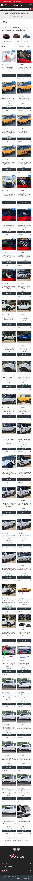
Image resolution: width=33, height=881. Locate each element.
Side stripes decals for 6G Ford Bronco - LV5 (8, 68)
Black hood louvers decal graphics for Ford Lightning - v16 (24, 823)
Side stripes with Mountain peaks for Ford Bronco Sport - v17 (9, 100)
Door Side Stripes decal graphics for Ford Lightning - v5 (9, 760)
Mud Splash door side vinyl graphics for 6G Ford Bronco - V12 (9, 474)
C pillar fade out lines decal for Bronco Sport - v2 (9, 226)
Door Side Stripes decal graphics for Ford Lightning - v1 (9, 823)
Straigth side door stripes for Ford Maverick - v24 (24, 317)
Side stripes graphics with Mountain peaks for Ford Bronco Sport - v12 (8, 164)
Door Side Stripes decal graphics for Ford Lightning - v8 (24, 696)
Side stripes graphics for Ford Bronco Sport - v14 (24, 132)
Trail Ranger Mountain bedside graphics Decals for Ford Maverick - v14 (9, 318)
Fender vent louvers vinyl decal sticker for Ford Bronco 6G (8, 379)
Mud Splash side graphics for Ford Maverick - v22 (8, 348)
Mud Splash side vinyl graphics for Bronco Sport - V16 (24, 100)
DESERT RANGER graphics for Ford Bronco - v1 (8, 440)
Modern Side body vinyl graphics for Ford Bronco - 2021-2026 (24, 441)
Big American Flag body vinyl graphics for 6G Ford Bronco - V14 (24, 287)
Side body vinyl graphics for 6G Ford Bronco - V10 (24, 473)
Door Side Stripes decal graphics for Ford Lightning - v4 (24, 760)
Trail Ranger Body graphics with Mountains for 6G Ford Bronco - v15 (9, 570)
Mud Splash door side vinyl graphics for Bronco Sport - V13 (24, 164)
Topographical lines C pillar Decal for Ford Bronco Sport (24, 68)
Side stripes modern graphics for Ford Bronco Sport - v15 (8, 133)
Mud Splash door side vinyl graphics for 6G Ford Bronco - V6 (24, 570)
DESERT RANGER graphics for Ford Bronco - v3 (8, 411)
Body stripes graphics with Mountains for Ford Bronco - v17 (8, 537)
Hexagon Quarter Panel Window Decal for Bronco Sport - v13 (8, 257)
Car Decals (16, 16)
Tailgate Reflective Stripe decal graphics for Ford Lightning (8, 665)
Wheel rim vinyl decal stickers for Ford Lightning (24, 633)
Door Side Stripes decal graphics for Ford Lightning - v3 (9, 792)
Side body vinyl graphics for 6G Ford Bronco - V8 (9, 504)
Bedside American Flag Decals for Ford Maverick (8, 601)
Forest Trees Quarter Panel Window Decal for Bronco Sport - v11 (8, 287)
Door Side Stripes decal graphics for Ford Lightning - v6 (24, 729)
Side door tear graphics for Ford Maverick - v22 (24, 601)
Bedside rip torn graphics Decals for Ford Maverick (8, 633)
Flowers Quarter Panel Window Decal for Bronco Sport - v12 (24, 194)
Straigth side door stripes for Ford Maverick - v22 (24, 348)
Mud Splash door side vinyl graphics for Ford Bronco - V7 (24, 504)
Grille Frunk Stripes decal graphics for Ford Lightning (24, 664)
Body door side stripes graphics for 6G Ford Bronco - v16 (24, 537)
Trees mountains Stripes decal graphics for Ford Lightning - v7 (8, 729)
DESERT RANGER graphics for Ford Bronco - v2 (24, 411)
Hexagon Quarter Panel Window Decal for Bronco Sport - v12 (24, 257)
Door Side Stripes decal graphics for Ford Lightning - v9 (9, 696)
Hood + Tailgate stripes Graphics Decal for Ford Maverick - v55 (9, 194)
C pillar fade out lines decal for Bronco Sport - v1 (24, 226)
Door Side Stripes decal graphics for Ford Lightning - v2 (24, 792)
